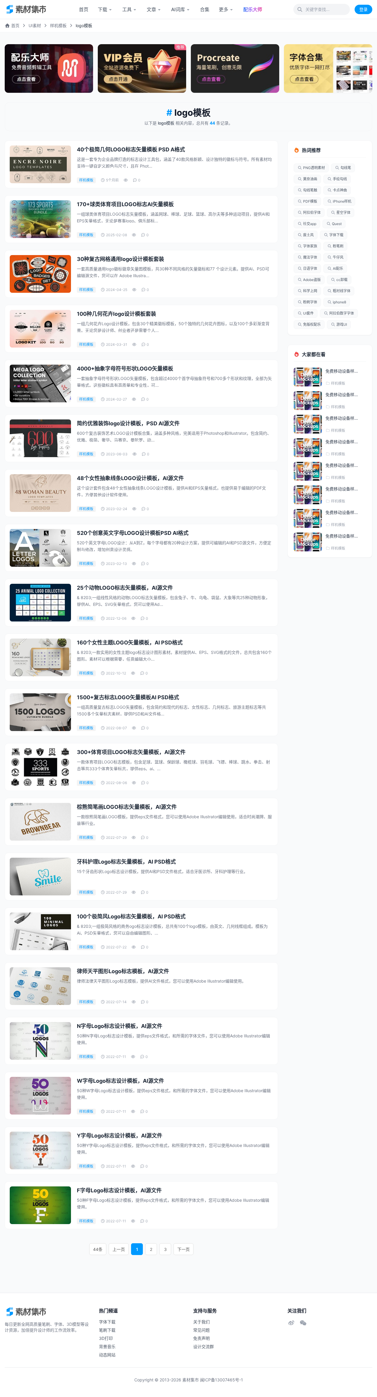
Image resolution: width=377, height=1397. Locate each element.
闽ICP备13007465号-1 (221, 1379)
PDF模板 (310, 201)
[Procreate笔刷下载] (235, 68)
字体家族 (310, 246)
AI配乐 (338, 268)
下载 (102, 9)
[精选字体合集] (328, 68)
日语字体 (310, 268)
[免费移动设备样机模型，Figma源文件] (308, 377)
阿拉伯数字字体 (341, 313)
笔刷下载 (107, 1329)
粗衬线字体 (341, 291)
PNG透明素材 (314, 168)
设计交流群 (203, 1346)
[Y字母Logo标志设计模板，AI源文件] (40, 1150)
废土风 (308, 235)
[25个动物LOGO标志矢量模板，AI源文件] (40, 602)
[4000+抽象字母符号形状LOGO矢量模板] (40, 383)
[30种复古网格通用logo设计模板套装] (40, 274)
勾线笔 (345, 168)
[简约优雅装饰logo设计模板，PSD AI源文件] (40, 438)
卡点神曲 (340, 190)
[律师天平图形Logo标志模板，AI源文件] (40, 986)
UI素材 (35, 25)
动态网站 (107, 1354)
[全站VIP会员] (142, 68)
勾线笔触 (310, 190)
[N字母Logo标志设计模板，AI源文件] (40, 1041)
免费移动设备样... (341, 370)
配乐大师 (252, 9)
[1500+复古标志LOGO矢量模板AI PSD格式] (40, 712)
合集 (204, 9)
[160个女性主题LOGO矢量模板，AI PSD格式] (40, 657)
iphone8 (339, 302)
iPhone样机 (342, 201)
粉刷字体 (310, 302)
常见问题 (201, 1329)
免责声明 (201, 1338)
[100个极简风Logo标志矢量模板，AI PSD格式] (40, 931)
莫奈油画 (310, 179)
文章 (151, 9)
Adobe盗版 (312, 279)
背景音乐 (107, 1346)
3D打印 (106, 1338)
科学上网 (310, 291)
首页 (83, 9)
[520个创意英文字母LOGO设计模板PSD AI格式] (40, 548)
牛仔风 (338, 257)
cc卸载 (342, 279)
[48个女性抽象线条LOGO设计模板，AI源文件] (40, 493)
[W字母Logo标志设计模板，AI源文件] (40, 1096)
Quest (337, 223)
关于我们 (201, 1321)
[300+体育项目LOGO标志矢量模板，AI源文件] (40, 767)
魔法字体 (310, 257)
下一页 (183, 1249)
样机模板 (58, 25)
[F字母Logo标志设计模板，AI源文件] (40, 1205)
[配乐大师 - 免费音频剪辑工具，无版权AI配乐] (49, 68)
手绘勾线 (340, 179)
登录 (363, 9)
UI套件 (308, 313)
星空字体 (343, 212)
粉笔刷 (338, 246)
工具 (127, 9)
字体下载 (336, 235)
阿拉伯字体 (312, 212)
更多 (223, 9)
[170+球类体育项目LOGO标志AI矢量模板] (40, 219)
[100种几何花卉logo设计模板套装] (40, 329)
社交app (309, 223)
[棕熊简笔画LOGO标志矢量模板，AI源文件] (40, 822)
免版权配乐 (312, 324)
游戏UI (341, 324)
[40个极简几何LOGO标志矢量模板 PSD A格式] (40, 164)
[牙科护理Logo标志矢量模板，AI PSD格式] (40, 876)
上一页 (119, 1249)
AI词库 (178, 9)
